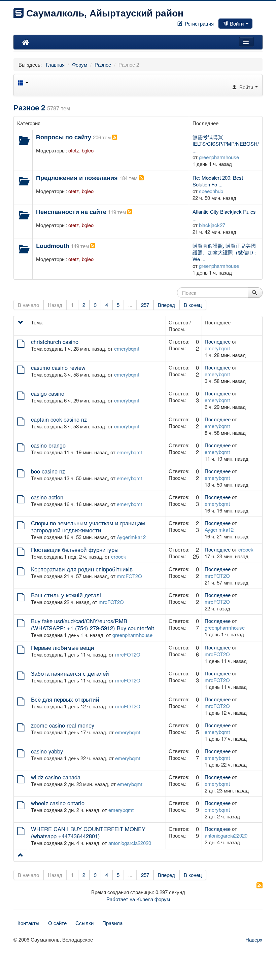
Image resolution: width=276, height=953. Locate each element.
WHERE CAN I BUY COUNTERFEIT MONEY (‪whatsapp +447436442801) (88, 832)
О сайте (57, 922)
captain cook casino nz (59, 419)
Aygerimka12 (131, 536)
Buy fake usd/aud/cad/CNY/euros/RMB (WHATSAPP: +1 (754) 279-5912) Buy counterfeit (92, 624)
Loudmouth (52, 245)
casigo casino (47, 393)
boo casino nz (48, 471)
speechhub (211, 191)
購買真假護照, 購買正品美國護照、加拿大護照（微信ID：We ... (225, 252)
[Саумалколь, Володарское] (25, 42)
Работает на (120, 899)
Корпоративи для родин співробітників (82, 569)
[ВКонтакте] (256, 21)
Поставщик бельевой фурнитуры (74, 549)
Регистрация (198, 23)
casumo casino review (58, 367)
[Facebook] (253, 21)
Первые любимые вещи (62, 647)
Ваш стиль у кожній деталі (66, 595)
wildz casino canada (55, 777)
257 (145, 304)
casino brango (48, 445)
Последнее (218, 341)
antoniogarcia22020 (129, 842)
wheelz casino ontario (57, 803)
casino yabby (47, 751)
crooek (118, 556)
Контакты (28, 922)
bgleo (88, 150)
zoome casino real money (62, 725)
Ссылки (84, 922)
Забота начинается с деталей (70, 673)
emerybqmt (126, 348)
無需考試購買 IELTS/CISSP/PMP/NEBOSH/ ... (226, 143)
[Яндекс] (262, 21)
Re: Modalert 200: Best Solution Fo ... (218, 181)
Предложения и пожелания (77, 177)
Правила (112, 922)
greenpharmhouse (219, 157)
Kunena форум (153, 899)
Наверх (254, 939)
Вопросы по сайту (63, 137)
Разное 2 (29, 107)
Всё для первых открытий (65, 699)
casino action (47, 497)
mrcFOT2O (129, 575)
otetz (73, 150)
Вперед (166, 304)
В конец (193, 304)
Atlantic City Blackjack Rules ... (224, 215)
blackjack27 (212, 224)
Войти (237, 23)
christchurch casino (54, 342)
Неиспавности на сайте (71, 211)
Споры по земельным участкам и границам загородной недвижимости (88, 526)
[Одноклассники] (259, 21)
